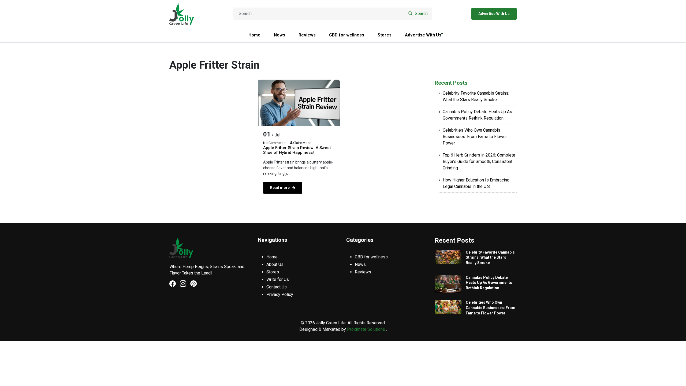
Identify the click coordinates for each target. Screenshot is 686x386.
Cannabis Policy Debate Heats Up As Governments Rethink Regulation (477, 115)
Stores (385, 35)
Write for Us (277, 279)
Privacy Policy (279, 294)
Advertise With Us (494, 14)
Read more (280, 187)
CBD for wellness (346, 35)
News (279, 35)
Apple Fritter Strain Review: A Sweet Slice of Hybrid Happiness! (297, 150)
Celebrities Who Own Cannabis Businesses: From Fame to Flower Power (475, 137)
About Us (275, 264)
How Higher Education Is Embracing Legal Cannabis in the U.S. (476, 183)
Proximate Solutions (366, 329)
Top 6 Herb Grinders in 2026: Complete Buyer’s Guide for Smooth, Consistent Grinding (479, 161)
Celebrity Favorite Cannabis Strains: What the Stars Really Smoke (476, 96)
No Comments (274, 143)
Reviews (307, 35)
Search (421, 13)
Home (254, 35)
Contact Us (276, 287)
